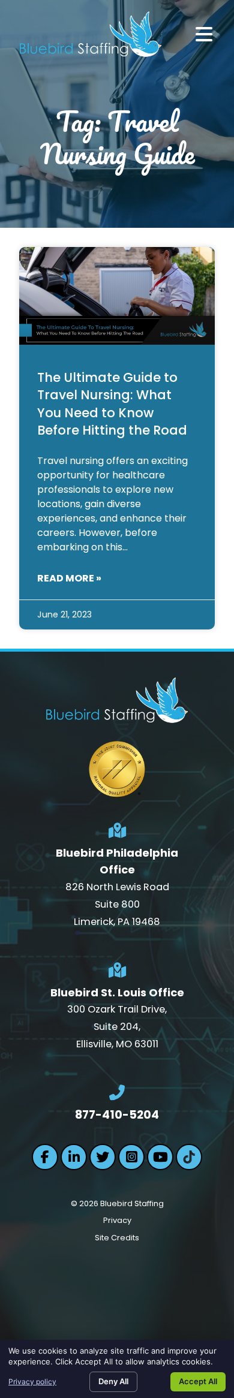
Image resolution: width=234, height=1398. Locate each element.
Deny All (113, 1381)
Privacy (117, 1220)
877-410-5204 (117, 1115)
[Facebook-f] (45, 1157)
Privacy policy (32, 1381)
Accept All (198, 1381)
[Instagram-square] (131, 1157)
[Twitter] (102, 1157)
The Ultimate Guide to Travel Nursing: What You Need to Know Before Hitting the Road (112, 404)
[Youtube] (160, 1157)
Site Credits (117, 1238)
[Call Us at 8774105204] (117, 1093)
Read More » (69, 578)
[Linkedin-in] (74, 1157)
